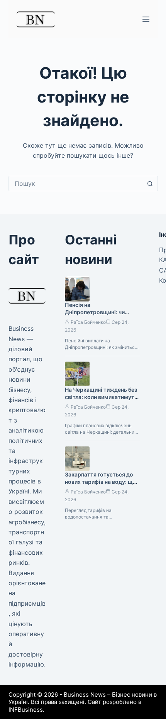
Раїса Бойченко (88, 322)
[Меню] (145, 19)
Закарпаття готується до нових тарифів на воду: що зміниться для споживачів (100, 481)
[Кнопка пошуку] (150, 183)
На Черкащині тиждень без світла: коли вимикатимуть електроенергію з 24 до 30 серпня (101, 400)
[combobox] (76, 183)
